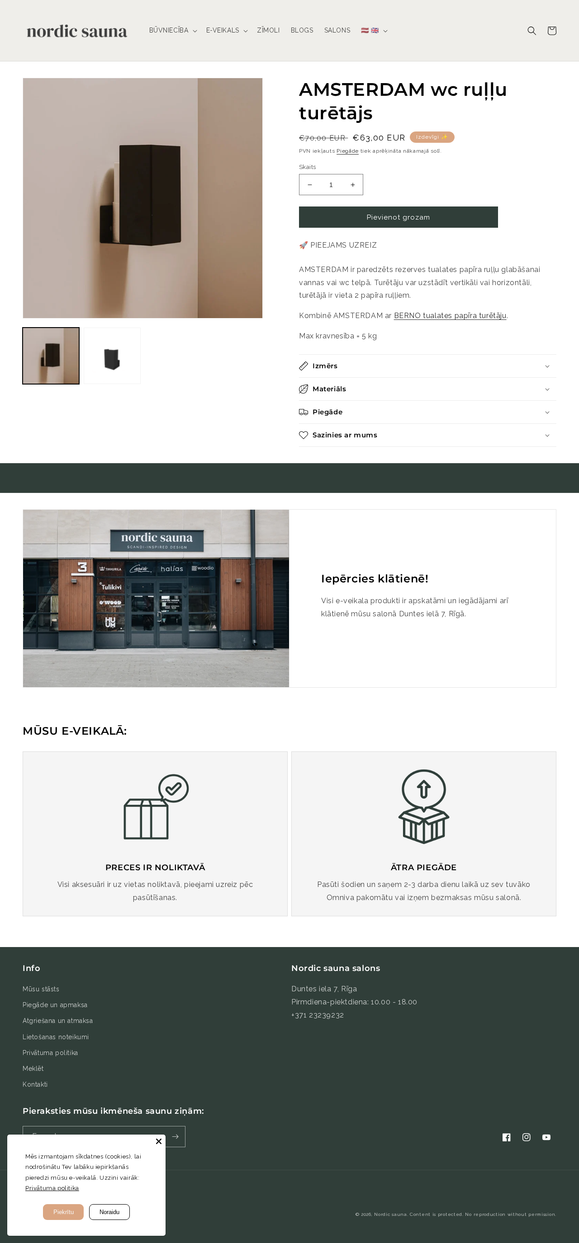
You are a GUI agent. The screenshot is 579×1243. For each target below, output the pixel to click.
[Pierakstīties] (175, 1136)
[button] (172, 30)
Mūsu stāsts (41, 989)
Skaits (307, 167)
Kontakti (35, 1084)
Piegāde (348, 151)
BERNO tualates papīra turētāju (450, 315)
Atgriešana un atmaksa (58, 1020)
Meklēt (33, 1068)
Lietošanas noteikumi (56, 1037)
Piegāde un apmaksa (55, 1004)
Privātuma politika (50, 1052)
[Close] (158, 1141)
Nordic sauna (390, 1214)
